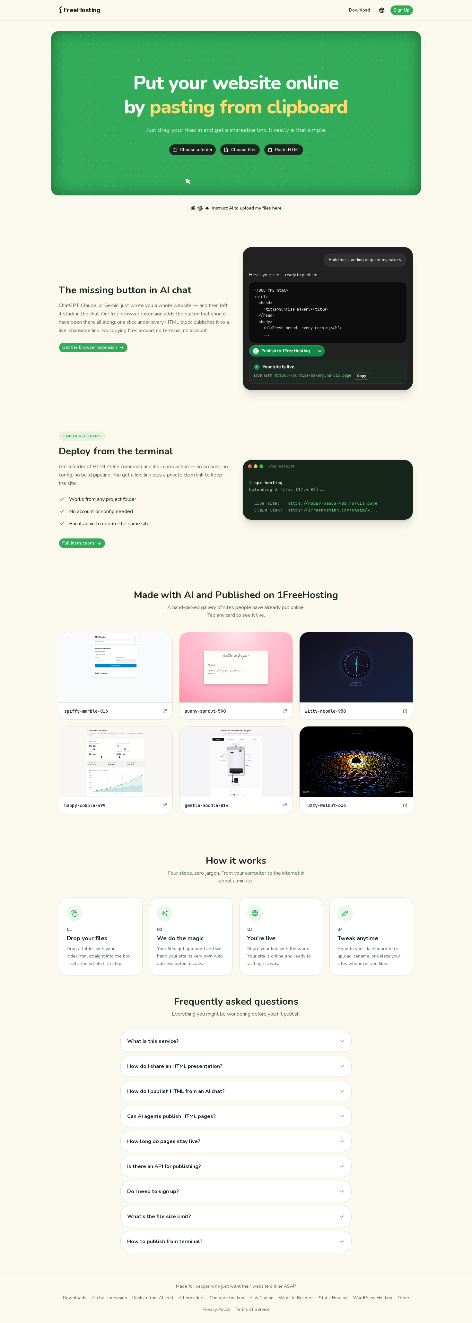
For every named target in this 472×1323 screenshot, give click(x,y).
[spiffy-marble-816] (115, 675)
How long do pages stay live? (163, 1141)
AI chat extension (109, 1298)
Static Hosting (333, 1298)
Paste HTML (287, 150)
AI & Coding (261, 1298)
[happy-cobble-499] (115, 770)
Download (359, 10)
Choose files (244, 150)
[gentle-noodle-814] (236, 770)
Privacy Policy (216, 1309)
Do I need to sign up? (153, 1191)
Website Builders (296, 1298)
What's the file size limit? (159, 1216)
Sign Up (402, 10)
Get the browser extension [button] (89, 347)
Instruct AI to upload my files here (247, 208)
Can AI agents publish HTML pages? (171, 1116)
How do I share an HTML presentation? (175, 1066)
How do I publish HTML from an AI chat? (176, 1091)
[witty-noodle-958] (356, 675)
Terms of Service (252, 1309)
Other (403, 1298)
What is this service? (153, 1041)
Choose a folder (196, 150)
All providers (192, 1298)
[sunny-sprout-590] (236, 675)
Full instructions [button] (78, 543)
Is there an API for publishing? (164, 1166)
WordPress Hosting (372, 1298)
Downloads (74, 1298)
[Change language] (382, 10)
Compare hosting (227, 1298)
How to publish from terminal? (165, 1241)
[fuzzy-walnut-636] (356, 770)
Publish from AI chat (152, 1298)
